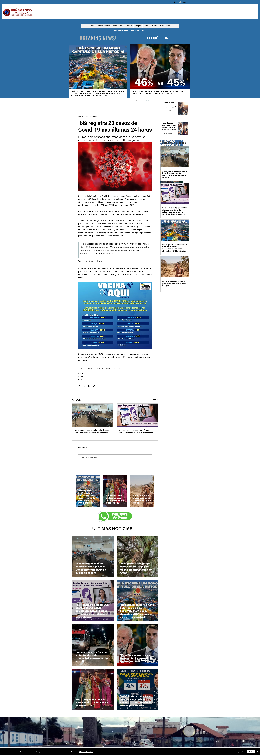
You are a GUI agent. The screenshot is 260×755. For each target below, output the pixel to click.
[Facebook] (170, 2)
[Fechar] (257, 751)
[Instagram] (174, 2)
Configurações (239, 752)
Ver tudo (155, 400)
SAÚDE (80, 379)
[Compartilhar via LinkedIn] (89, 386)
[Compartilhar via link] (94, 386)
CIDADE (80, 376)
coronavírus (90, 368)
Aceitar (251, 752)
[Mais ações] (151, 116)
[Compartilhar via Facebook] (79, 386)
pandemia (117, 368)
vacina (108, 368)
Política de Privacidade (86, 752)
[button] (136, 101)
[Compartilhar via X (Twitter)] (84, 386)
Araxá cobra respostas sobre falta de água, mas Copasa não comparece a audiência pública (92, 431)
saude (81, 368)
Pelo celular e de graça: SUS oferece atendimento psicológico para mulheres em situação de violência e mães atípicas (137, 431)
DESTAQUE (81, 373)
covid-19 (100, 368)
